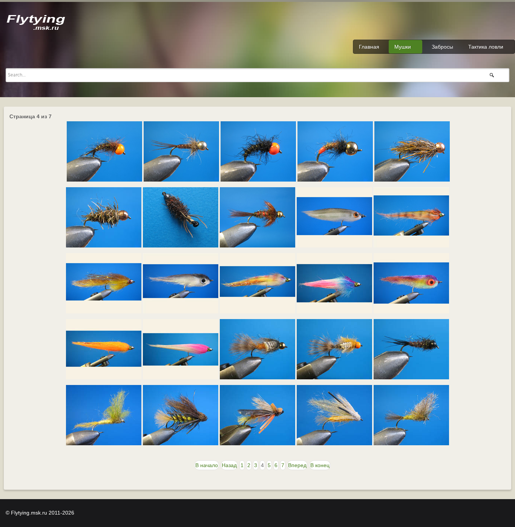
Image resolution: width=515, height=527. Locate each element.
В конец (320, 465)
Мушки (402, 47)
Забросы (442, 47)
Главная (369, 47)
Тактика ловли (485, 47)
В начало (206, 465)
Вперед (297, 465)
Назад (229, 465)
